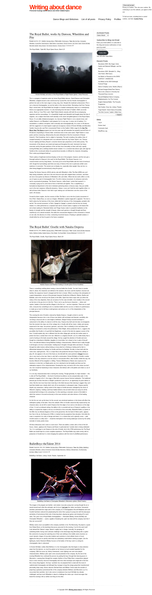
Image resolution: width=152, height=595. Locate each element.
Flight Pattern (52, 43)
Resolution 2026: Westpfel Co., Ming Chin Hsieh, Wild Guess (109, 72)
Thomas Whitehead (71, 233)
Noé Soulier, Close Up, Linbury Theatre (109, 107)
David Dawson (45, 43)
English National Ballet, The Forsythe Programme (109, 103)
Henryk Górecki (68, 43)
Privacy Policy (104, 19)
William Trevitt (38, 452)
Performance (65, 41)
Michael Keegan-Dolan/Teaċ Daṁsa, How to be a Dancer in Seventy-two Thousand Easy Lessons (109, 92)
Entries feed (101, 125)
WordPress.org (102, 131)
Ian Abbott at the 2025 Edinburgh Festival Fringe (108, 83)
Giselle (74, 230)
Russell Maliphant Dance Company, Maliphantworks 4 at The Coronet (109, 98)
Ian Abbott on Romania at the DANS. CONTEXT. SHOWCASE (109, 78)
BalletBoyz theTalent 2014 (44, 444)
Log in (100, 122)
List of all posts (88, 19)
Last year (65, 507)
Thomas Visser (61, 45)
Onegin (80, 354)
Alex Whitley (80, 447)
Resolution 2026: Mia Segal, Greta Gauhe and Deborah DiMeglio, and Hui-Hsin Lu (109, 66)
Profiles (117, 19)
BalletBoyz (86, 447)
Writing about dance (55, 7)
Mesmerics (63, 449)
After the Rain (76, 41)
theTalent (31, 452)
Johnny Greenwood (46, 449)
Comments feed (103, 128)
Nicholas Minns (50, 41)
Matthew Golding (37, 233)
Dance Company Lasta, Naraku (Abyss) (110, 86)
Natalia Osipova (46, 233)
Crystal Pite (38, 43)
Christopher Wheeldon (35, 449)
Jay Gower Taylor (76, 43)
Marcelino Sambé (33, 45)
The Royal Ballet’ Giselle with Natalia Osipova (56, 227)
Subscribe (102, 53)
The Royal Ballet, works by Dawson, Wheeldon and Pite (59, 35)
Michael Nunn (74, 449)
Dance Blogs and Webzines (65, 19)
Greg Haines (60, 43)
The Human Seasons (51, 45)
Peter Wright (54, 233)
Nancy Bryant (42, 45)
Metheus (68, 449)
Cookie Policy (138, 19)
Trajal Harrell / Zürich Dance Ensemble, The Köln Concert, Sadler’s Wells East (110, 111)
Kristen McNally (86, 43)
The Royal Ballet (62, 233)
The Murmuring (82, 449)
